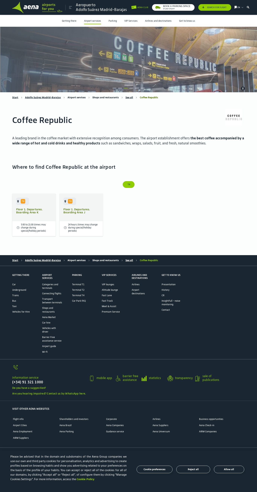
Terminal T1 (78, 284)
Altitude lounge (110, 289)
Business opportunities (211, 419)
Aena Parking (66, 431)
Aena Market (49, 317)
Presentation (169, 284)
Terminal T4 (78, 295)
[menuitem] (69, 21)
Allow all (229, 469)
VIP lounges (108, 284)
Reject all (193, 469)
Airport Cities (20, 425)
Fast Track (107, 300)
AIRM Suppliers (21, 437)
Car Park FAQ (79, 300)
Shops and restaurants (105, 97)
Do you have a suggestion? (29, 388)
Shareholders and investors (73, 419)
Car (14, 284)
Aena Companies (115, 425)
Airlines (136, 284)
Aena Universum (161, 431)
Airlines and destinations (158, 20)
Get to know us (187, 20)
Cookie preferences (154, 469)
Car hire (46, 322)
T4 (128, 184)
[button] (70, 7)
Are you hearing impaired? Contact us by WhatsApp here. (49, 393)
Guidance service (115, 431)
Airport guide (49, 346)
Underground (19, 289)
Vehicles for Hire (21, 311)
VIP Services (131, 20)
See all (129, 97)
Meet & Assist (109, 306)
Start (15, 97)
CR (163, 295)
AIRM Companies (208, 431)
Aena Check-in (206, 425)
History (165, 289)
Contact (166, 309)
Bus (14, 300)
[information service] (49, 369)
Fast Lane (107, 295)
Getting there (69, 20)
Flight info (18, 419)
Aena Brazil (65, 425)
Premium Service (111, 311)
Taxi (14, 306)
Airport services (92, 20)
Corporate (111, 419)
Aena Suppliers (160, 425)
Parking (113, 20)
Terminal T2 (78, 289)
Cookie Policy (85, 479)
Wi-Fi (45, 351)
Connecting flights (51, 293)
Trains (15, 295)
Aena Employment (22, 431)
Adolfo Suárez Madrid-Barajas (43, 97)
